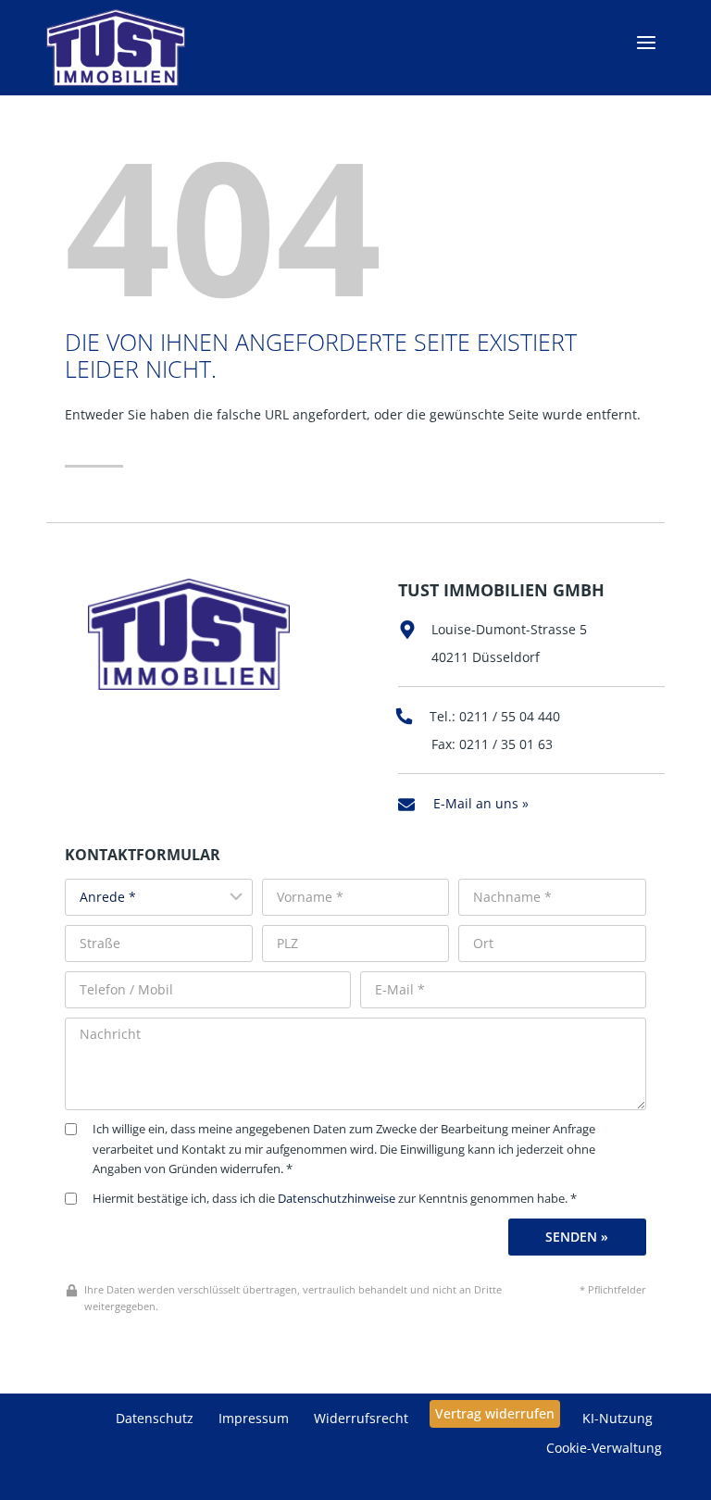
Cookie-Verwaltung (604, 1447)
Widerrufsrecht (361, 1418)
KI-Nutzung (617, 1418)
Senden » (576, 1236)
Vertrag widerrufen (495, 1413)
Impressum (253, 1418)
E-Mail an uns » (481, 803)
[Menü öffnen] (646, 43)
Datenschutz (154, 1418)
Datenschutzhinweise (336, 1198)
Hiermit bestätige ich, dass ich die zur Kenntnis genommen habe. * (335, 1198)
